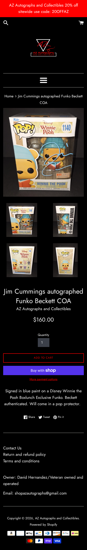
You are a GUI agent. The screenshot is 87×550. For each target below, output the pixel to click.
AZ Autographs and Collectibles (57, 518)
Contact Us (12, 448)
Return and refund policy (24, 454)
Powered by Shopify (43, 524)
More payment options (43, 379)
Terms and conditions (21, 461)
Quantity (43, 335)
